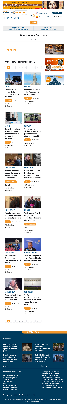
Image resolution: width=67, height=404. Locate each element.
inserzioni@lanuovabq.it (10, 389)
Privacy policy (7, 395)
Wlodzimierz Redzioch (9, 105)
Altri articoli (33, 332)
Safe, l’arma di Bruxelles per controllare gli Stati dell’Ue (13, 259)
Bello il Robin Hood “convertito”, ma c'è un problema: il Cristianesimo (42, 358)
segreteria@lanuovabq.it (10, 387)
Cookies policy (17, 395)
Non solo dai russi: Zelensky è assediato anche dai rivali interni (42, 347)
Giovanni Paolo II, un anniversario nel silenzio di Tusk (13, 297)
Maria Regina (48, 27)
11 (34, 67)
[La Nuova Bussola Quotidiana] (15, 13)
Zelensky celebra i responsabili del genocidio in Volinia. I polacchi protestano (13, 133)
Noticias (44, 17)
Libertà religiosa (10, 182)
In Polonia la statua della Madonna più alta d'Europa (32, 91)
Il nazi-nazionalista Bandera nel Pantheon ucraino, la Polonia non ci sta (32, 174)
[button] (33, 22)
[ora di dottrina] (54, 80)
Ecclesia (8, 100)
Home (34, 39)
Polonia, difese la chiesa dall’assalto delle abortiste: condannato (12, 174)
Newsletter (57, 17)
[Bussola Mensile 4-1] (54, 49)
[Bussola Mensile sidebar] (54, 64)
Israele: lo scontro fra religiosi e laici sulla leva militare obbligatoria (10, 358)
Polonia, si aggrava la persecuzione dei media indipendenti (13, 215)
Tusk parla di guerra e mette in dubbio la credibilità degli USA (32, 257)
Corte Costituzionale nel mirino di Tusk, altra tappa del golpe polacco (32, 299)
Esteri (8, 142)
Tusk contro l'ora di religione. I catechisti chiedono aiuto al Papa (32, 216)
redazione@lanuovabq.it (10, 385)
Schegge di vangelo (18, 27)
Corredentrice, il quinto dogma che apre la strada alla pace (10, 347)
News (43, 13)
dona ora (57, 13)
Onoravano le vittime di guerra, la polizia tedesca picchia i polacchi (32, 132)
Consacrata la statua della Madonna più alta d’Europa (12, 93)
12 (37, 67)
